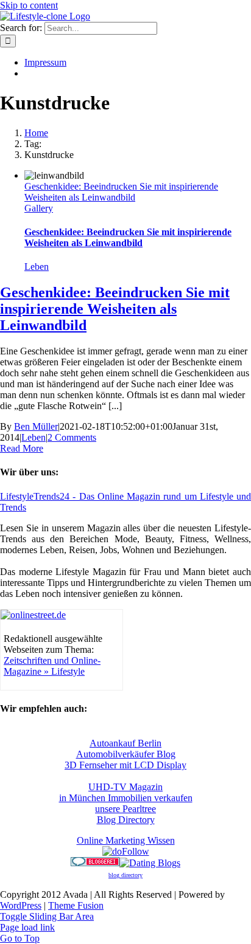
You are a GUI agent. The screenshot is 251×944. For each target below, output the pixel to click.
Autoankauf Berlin (125, 743)
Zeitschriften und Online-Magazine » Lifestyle (52, 666)
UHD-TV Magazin (125, 787)
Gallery (38, 208)
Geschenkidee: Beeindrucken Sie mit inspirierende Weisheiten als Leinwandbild (121, 191)
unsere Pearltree (125, 809)
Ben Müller (36, 426)
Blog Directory (126, 820)
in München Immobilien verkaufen (126, 798)
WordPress (20, 905)
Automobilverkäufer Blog (125, 754)
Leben (36, 266)
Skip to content (29, 5)
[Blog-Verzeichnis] (95, 863)
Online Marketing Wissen (126, 840)
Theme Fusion (76, 905)
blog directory (125, 875)
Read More (21, 448)
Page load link (27, 927)
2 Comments (72, 437)
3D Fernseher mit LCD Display (125, 765)
